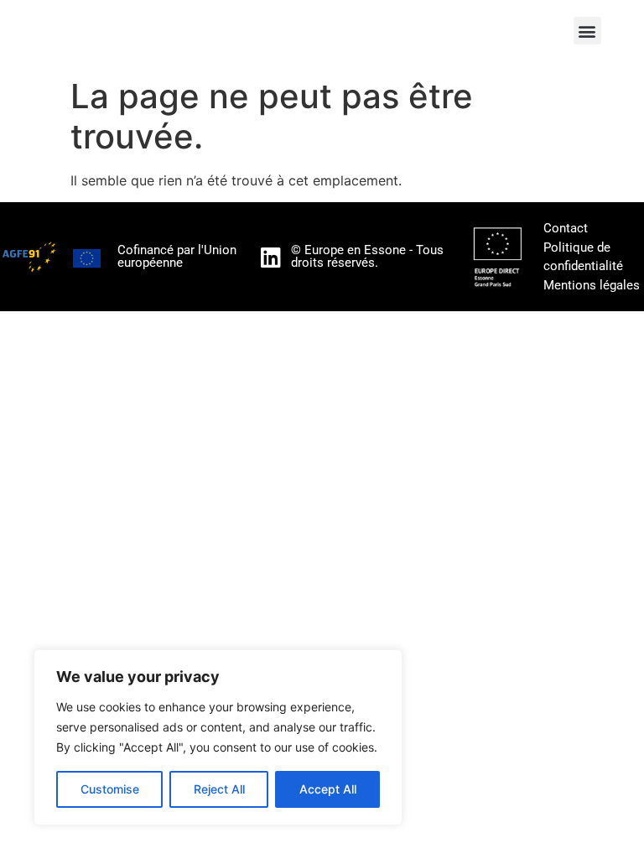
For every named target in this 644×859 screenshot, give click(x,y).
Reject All (219, 789)
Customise (109, 789)
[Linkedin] (270, 257)
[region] (218, 737)
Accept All (327, 789)
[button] (587, 30)
